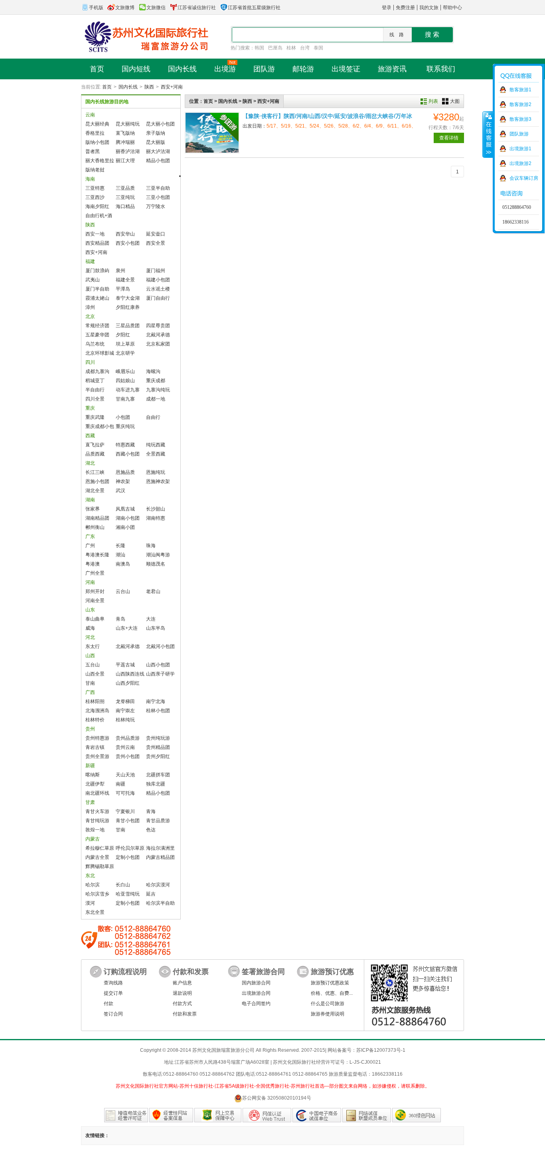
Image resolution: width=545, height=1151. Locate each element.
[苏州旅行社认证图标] (366, 1115)
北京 (90, 316)
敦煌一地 (95, 830)
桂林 (291, 48)
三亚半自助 (158, 188)
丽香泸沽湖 (128, 151)
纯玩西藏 (155, 445)
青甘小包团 (128, 820)
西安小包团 (128, 243)
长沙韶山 (155, 509)
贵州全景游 (97, 756)
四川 (90, 362)
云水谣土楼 (158, 289)
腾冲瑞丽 (125, 142)
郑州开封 (95, 591)
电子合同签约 (256, 1003)
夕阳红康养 (128, 307)
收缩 (488, 134)
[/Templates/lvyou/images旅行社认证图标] (126, 1115)
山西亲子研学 (160, 674)
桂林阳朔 (95, 701)
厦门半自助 (97, 289)
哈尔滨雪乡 (97, 894)
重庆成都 (155, 380)
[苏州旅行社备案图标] (171, 1115)
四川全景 (95, 399)
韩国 (259, 48)
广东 (90, 536)
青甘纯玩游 (97, 820)
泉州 (120, 270)
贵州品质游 (128, 738)
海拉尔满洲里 (160, 848)
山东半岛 (155, 628)
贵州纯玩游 (158, 738)
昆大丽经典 (97, 124)
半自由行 (95, 390)
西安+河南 (172, 87)
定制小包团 (128, 857)
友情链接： (97, 1135)
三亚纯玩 (125, 197)
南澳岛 (123, 564)
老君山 (153, 591)
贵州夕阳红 (158, 756)
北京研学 (125, 353)
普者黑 (92, 151)
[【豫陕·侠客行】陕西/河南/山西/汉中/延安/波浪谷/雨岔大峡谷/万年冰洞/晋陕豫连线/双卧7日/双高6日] (212, 132)
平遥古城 (125, 665)
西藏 (90, 435)
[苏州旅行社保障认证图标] (217, 1115)
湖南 (90, 500)
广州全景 (95, 573)
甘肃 (90, 802)
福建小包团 (158, 280)
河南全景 (95, 600)
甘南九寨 (125, 399)
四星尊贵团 (158, 325)
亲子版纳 (155, 133)
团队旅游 (519, 134)
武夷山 (92, 280)
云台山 (123, 591)
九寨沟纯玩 (158, 390)
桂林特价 (95, 720)
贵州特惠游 (97, 738)
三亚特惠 (95, 188)
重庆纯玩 (125, 426)
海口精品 (125, 206)
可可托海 (125, 793)
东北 (90, 875)
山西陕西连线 (130, 674)
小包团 (123, 417)
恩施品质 (125, 472)
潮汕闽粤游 (158, 555)
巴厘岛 (275, 48)
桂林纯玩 (125, 720)
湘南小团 (125, 527)
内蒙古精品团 (160, 857)
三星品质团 (128, 325)
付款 (108, 1003)
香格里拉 (95, 133)
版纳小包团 (97, 142)
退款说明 (182, 993)
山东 (90, 610)
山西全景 (95, 674)
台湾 (305, 48)
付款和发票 (185, 1014)
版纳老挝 (95, 170)
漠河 (90, 903)
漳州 (90, 307)
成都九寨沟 (97, 371)
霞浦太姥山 (97, 298)
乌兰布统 (95, 344)
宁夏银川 (125, 811)
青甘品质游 (158, 820)
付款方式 (182, 1003)
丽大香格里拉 (99, 160)
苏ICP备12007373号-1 (380, 1050)
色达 (151, 830)
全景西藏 (155, 454)
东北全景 (95, 912)
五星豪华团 (97, 335)
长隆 (120, 545)
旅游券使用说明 (327, 1014)
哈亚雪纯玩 (128, 894)
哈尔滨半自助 (160, 903)
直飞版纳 (125, 133)
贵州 (90, 729)
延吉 (151, 894)
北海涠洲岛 (97, 710)
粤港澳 (92, 564)
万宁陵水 (155, 206)
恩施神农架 (158, 481)
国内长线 (128, 87)
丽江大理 (125, 160)
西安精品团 (97, 243)
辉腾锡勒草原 (99, 866)
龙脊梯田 (125, 701)
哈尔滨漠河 (158, 885)
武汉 (120, 490)
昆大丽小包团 (160, 124)
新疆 (90, 765)
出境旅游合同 (256, 993)
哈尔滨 (92, 885)
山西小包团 (158, 665)
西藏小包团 (128, 454)
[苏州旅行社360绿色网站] (416, 1115)
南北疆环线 (97, 793)
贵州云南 (125, 747)
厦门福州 (155, 270)
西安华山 (125, 234)
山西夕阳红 (128, 683)
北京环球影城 (99, 353)
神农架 (123, 481)
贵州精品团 (158, 747)
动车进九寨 (128, 390)
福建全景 (125, 280)
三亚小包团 (158, 197)
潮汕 (120, 555)
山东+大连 (127, 628)
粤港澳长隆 (97, 555)
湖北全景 (95, 490)
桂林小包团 (158, 710)
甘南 (90, 683)
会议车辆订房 (523, 178)
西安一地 (95, 234)
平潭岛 (123, 289)
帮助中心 (452, 7)
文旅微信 (156, 7)
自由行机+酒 (98, 215)
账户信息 (182, 983)
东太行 (92, 646)
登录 (386, 7)
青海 (151, 811)
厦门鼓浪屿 (97, 270)
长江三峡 (95, 472)
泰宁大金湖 (128, 298)
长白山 (123, 885)
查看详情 (448, 138)
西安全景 (155, 243)
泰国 (318, 48)
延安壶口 (155, 234)
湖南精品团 (97, 518)
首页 (107, 87)
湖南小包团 (128, 518)
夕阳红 (123, 335)
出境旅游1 (520, 148)
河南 (90, 582)
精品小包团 (158, 160)
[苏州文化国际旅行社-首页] (145, 36)
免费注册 (405, 7)
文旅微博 (124, 7)
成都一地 (155, 399)
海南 (90, 179)
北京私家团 (158, 344)
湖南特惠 (155, 518)
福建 (90, 261)
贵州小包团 (128, 756)
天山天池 (125, 775)
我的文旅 (428, 7)
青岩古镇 (95, 747)
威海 (90, 628)
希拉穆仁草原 (99, 848)
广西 (90, 692)
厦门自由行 (158, 298)
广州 (90, 545)
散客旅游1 (520, 89)
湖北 (90, 463)
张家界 (92, 509)
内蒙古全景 (97, 857)
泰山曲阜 (95, 619)
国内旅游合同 (256, 983)
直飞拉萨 (95, 445)
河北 (90, 637)
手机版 (96, 7)
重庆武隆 (95, 417)
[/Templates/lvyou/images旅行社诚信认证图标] (316, 1115)
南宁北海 (155, 701)
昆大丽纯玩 (128, 124)
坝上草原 (125, 344)
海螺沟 (153, 371)
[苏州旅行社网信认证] (267, 1115)
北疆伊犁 (95, 784)
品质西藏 (95, 454)
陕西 (149, 87)
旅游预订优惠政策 (330, 983)
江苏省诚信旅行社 (197, 7)
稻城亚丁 (95, 380)
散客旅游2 (520, 104)
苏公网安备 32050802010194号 (276, 1098)
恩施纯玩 (155, 472)
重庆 (90, 408)
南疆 (120, 784)
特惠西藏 (125, 445)
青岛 (120, 619)
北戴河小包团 (160, 646)
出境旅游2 (520, 163)
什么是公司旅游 (327, 1003)
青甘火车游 (97, 811)
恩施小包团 (97, 481)
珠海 (151, 545)
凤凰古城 (125, 509)
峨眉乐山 (125, 371)
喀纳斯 (92, 775)
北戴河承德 (158, 335)
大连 (151, 619)
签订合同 (113, 1014)
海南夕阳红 (97, 206)
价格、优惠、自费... (332, 993)
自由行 (153, 417)
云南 (90, 115)
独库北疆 (155, 784)
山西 (90, 655)
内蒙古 (92, 839)
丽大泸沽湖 (158, 151)
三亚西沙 (95, 197)
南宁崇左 (125, 710)
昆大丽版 (155, 142)
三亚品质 (125, 188)
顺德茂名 (155, 564)
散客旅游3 (520, 119)
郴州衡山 (95, 527)
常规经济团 (97, 325)
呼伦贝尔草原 (130, 848)
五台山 (92, 665)
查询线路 (113, 983)
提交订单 (113, 993)
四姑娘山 (125, 380)
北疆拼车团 (158, 775)
